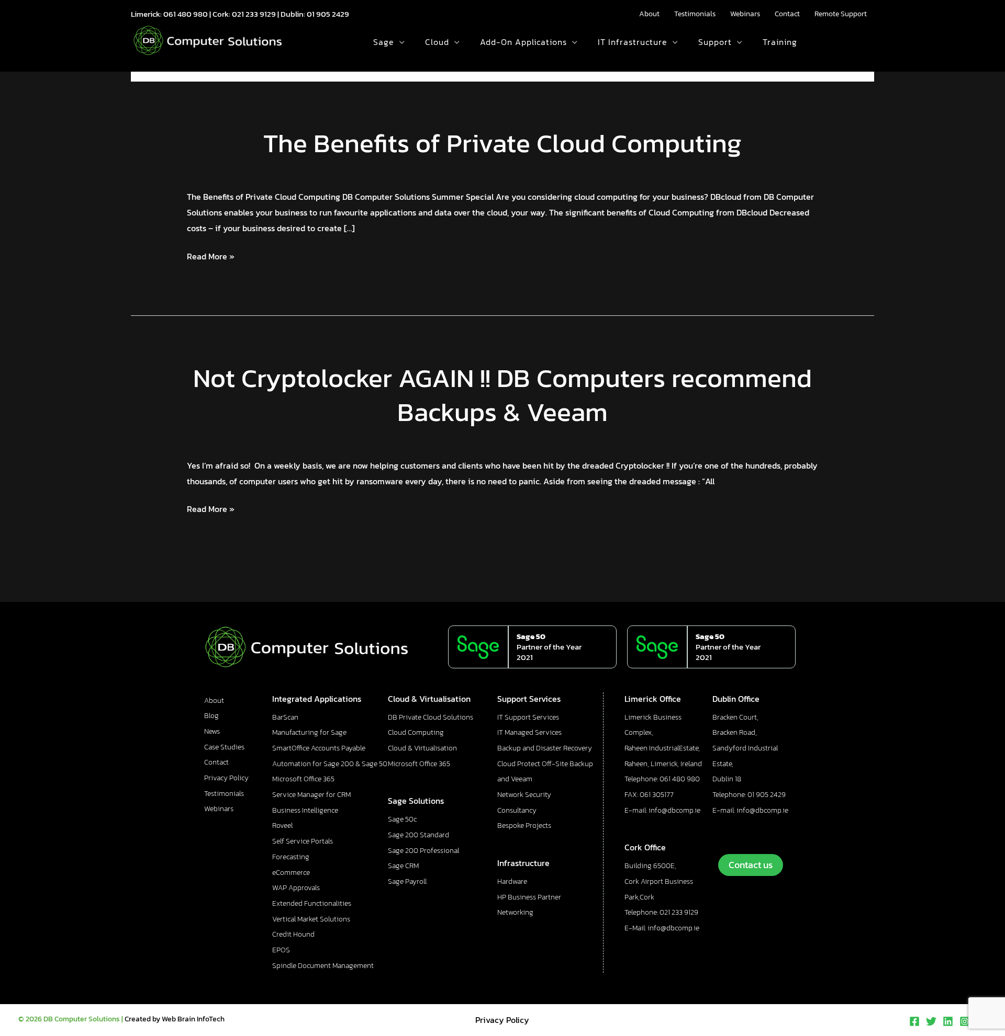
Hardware (512, 881)
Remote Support (840, 13)
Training (780, 42)
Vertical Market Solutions (311, 919)
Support (715, 42)
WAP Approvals (296, 887)
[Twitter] (931, 1021)
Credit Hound (293, 934)
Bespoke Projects (524, 825)
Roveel (282, 825)
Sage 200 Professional (423, 850)
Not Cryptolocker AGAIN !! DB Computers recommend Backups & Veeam (502, 394)
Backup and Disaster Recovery (544, 748)
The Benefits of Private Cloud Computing (502, 143)
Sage (383, 42)
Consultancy (517, 810)
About (649, 13)
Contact (787, 13)
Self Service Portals (302, 841)
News (212, 731)
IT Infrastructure (632, 42)
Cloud (437, 42)
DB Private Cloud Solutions (430, 717)
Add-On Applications (523, 42)
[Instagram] (964, 1021)
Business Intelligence (305, 810)
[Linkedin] (948, 1021)
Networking (515, 912)
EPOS (281, 949)
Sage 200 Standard (418, 834)
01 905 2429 (328, 14)
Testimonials (695, 13)
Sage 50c (402, 819)
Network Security (524, 794)
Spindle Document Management (323, 965)
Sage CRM (403, 865)
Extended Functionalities (311, 903)
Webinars (745, 13)
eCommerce (291, 872)
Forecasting (290, 856)
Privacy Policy (226, 777)
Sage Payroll (407, 881)
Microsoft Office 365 (303, 778)
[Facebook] (914, 1021)
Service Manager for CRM (311, 794)
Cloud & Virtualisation (422, 748)
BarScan (285, 717)
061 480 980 (185, 14)
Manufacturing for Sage (309, 732)
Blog (211, 715)
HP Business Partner (529, 897)
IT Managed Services (529, 732)
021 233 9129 (254, 14)
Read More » (210, 256)
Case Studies (224, 747)
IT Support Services (528, 717)
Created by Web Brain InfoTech (175, 1019)
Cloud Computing (416, 732)
